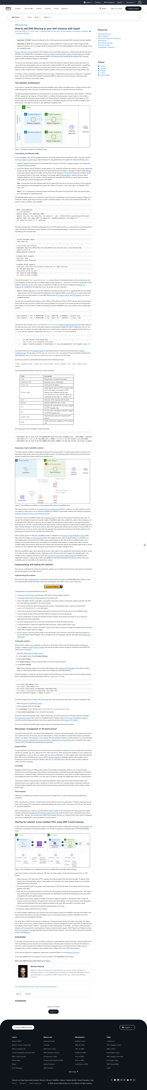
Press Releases (17, 1068)
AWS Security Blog (21, 25)
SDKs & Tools (80, 1045)
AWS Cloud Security (104, 34)
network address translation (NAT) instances (58, 54)
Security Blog (48, 987)
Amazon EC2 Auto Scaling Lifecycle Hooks (61, 555)
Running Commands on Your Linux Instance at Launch (32, 513)
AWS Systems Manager (37, 647)
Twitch (102, 73)
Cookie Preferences (35, 1083)
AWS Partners (48, 1068)
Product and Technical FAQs (53, 1060)
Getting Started (49, 1041)
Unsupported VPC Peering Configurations (42, 813)
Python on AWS (80, 1053)
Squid (52, 74)
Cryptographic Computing (106, 47)
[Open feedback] (145, 545)
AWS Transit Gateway (82, 826)
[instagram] (121, 1080)
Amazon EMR (42, 757)
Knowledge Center (113, 1053)
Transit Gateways (22, 930)
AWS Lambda (37, 538)
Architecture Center (50, 1056)
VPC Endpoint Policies (62, 295)
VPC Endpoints (45, 293)
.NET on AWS (79, 1049)
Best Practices (102, 40)
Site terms (23, 1083)
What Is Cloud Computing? (21, 1045)
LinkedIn (103, 70)
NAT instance (35, 987)
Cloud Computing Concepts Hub (23, 1053)
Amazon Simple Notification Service (73, 535)
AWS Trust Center (50, 1049)
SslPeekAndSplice (65, 175)
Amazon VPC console (71, 720)
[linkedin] (118, 1080)
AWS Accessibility (113, 1064)
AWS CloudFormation (31, 579)
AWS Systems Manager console (33, 653)
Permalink (85, 31)
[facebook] (115, 1080)
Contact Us (110, 1041)
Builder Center (80, 1041)
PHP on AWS (79, 1060)
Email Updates (105, 75)
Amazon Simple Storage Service (68, 324)
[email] (134, 1080)
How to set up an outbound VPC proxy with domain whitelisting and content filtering (45, 740)
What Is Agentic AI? (19, 1049)
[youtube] (128, 1080)
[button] (29, 8)
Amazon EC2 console (24, 718)
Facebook (103, 68)
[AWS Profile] (140, 2)
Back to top (72, 1072)
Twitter (47, 961)
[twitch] (124, 1080)
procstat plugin (50, 518)
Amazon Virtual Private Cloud (24, 52)
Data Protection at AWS (105, 43)
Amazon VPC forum (73, 952)
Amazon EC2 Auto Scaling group (49, 509)
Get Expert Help (112, 1060)
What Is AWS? (17, 1041)
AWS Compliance (103, 36)
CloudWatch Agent (38, 351)
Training (46, 1045)
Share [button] (27, 33)
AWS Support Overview (115, 1056)
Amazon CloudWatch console (32, 703)
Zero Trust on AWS (104, 45)
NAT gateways (79, 54)
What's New (16, 1060)
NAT (29, 987)
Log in (52, 1011)
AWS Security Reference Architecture (109, 38)
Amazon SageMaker (55, 757)
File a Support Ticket (114, 1045)
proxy (41, 987)
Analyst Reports (49, 1064)
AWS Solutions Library (51, 1053)
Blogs (14, 1064)
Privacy (14, 1083)
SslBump (88, 170)
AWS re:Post (111, 1049)
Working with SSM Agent (66, 668)
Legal (108, 1068)
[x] (112, 1080)
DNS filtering (23, 987)
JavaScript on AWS (81, 1064)
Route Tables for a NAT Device (27, 160)
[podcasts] (131, 1080)
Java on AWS (79, 1056)
